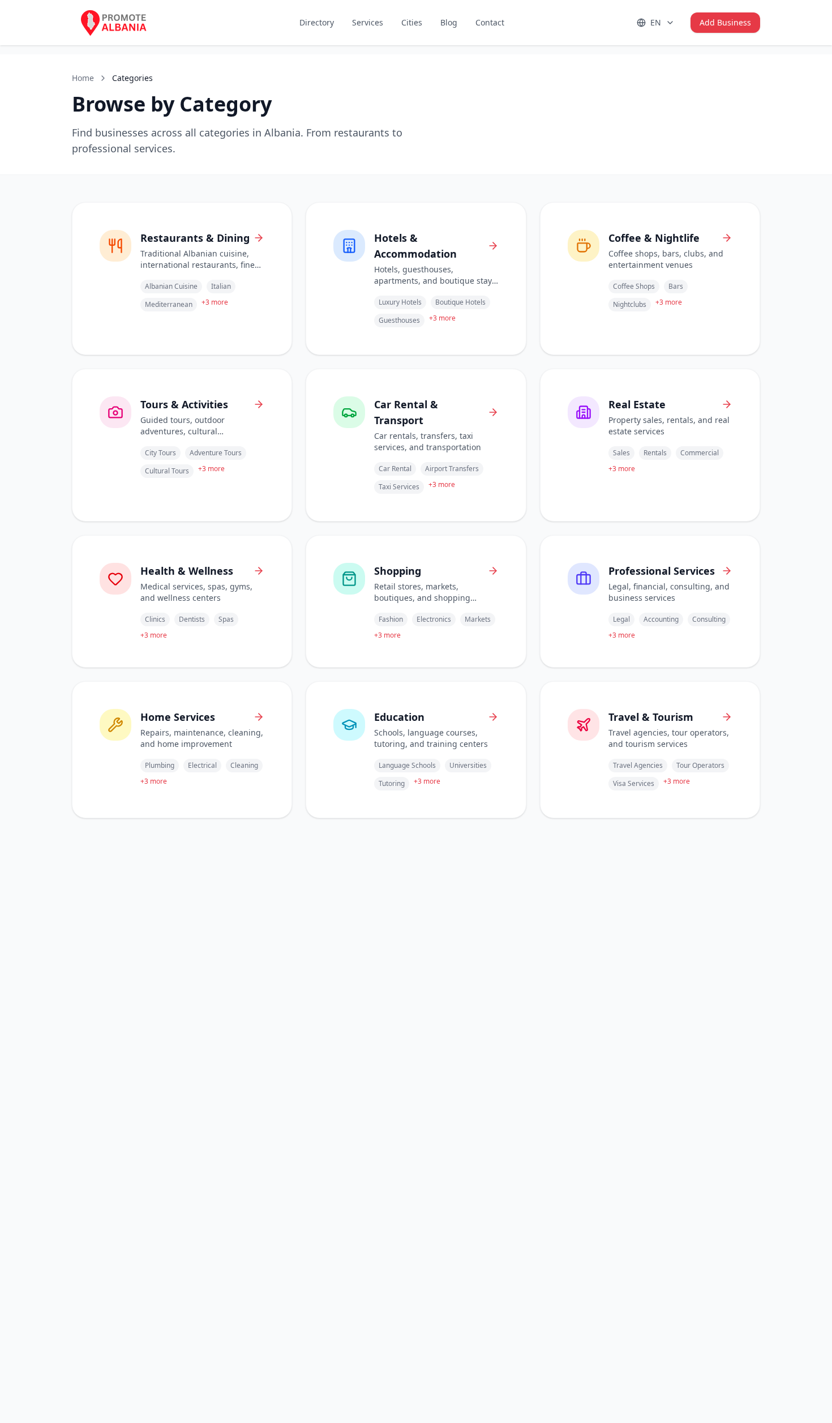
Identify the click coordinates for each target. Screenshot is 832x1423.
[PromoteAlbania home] (123, 23)
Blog (448, 22)
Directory (316, 22)
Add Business (725, 22)
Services (367, 22)
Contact (489, 22)
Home (83, 77)
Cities (411, 22)
